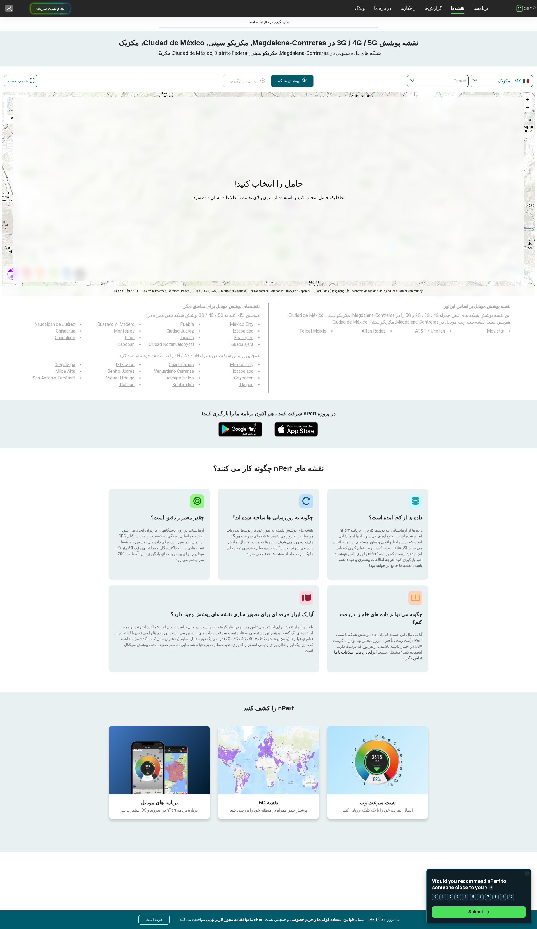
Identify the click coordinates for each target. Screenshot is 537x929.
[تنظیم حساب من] (11, 8)
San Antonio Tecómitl (54, 378)
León (130, 337)
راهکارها (408, 8)
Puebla (187, 324)
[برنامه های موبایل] (159, 760)
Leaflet (119, 291)
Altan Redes (374, 331)
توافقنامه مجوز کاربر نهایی (227, 919)
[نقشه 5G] (268, 760)
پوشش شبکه (288, 81)
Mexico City (241, 324)
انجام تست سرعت (50, 8)
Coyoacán (243, 378)
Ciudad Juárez (180, 331)
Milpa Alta (65, 371)
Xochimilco (183, 384)
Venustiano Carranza (174, 371)
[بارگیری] (296, 429)
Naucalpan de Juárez (54, 324)
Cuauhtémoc (181, 364)
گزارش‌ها (433, 8)
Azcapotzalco (180, 378)
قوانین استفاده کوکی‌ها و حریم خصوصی (321, 919)
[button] (527, 99)
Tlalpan (246, 384)
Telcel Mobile (312, 331)
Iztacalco (125, 364)
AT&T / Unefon (430, 331)
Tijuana (187, 337)
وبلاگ (360, 8)
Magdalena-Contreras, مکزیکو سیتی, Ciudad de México (386, 322)
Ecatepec (243, 337)
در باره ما (382, 8)
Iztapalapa (243, 331)
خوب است (154, 919)
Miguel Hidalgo (120, 378)
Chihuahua (65, 331)
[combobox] (501, 81)
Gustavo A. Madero (116, 324)
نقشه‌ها (457, 8)
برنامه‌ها (480, 8)
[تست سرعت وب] (377, 760)
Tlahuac (127, 384)
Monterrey (124, 331)
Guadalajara (242, 344)
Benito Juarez (121, 371)
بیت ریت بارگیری (244, 81)
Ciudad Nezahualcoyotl (171, 344)
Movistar (495, 331)
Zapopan (126, 344)
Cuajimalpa (65, 364)
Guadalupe (65, 337)
